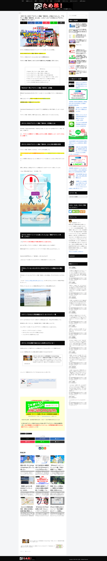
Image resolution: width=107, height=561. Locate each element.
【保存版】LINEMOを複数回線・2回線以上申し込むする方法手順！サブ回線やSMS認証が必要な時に (78, 103)
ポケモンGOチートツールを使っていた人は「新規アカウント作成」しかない (43, 76)
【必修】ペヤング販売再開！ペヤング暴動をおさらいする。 (81, 109)
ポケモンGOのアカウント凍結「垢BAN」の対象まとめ (38, 73)
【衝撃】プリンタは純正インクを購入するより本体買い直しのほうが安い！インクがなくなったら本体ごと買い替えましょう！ (78, 185)
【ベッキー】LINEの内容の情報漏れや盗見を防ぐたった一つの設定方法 (81, 124)
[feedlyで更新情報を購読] (42, 448)
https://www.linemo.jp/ (46, 416)
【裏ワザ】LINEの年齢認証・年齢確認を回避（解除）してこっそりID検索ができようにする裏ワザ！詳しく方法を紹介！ (78, 150)
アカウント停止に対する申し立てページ (34, 280)
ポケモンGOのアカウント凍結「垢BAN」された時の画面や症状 (40, 75)
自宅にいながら (46, 98)
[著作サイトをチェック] (40, 448)
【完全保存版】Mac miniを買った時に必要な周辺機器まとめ (81, 176)
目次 (41, 68)
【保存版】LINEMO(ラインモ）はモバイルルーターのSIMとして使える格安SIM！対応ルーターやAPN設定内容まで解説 (78, 170)
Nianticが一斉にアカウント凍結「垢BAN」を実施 (37, 71)
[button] (61, 23)
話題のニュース (29, 433)
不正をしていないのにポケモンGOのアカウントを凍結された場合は (41, 78)
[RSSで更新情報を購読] (45, 448)
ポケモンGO (23, 433)
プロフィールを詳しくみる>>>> (76, 251)
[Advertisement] (28, 529)
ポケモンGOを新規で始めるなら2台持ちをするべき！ (38, 82)
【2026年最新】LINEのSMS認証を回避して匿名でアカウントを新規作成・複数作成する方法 (78, 143)
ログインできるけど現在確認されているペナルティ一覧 (39, 80)
